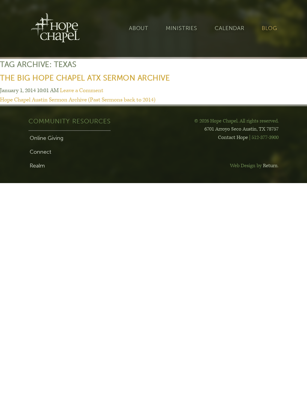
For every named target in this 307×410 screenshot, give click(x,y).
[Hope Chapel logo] (64, 28)
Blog (269, 28)
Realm (37, 165)
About (138, 28)
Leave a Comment (81, 90)
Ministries (181, 28)
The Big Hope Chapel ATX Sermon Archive (85, 78)
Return (270, 165)
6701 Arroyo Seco (241, 129)
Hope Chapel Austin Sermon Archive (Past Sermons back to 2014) (77, 100)
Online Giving (46, 138)
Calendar (229, 28)
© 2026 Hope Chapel (215, 121)
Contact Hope (233, 137)
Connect (40, 152)
